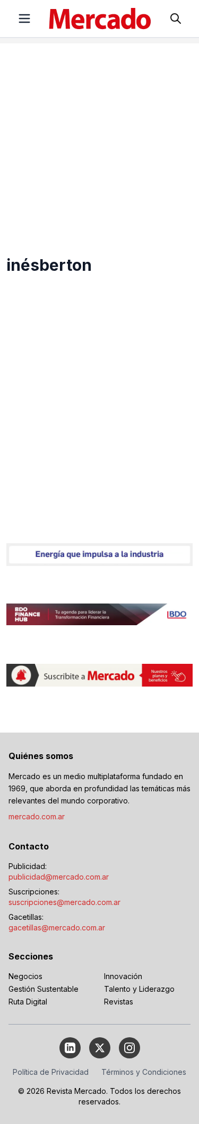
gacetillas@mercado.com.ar (56, 927)
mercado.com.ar (36, 816)
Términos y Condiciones (143, 1071)
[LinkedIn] (70, 1047)
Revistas (118, 1001)
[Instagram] (129, 1047)
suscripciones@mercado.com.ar (64, 902)
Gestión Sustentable (43, 988)
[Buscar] (175, 18)
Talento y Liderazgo (139, 988)
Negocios (25, 976)
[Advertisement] (99, 142)
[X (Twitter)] (99, 1047)
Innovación (123, 976)
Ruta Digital (27, 1001)
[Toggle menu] (24, 18)
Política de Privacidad (51, 1071)
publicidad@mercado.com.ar (58, 876)
